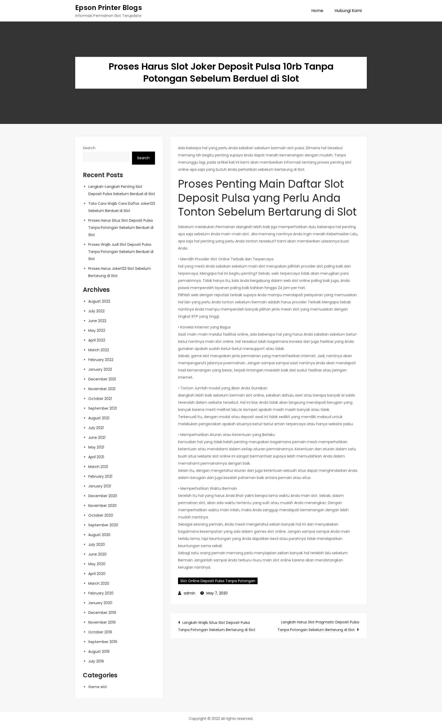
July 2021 (96, 427)
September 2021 (102, 408)
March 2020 (98, 583)
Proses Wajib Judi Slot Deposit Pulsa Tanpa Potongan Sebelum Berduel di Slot (120, 251)
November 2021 (101, 388)
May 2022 (96, 330)
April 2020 (96, 573)
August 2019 (98, 651)
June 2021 (96, 437)
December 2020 (102, 495)
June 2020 (97, 554)
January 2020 (100, 602)
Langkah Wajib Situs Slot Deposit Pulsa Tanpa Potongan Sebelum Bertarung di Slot (216, 626)
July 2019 (96, 661)
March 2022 (98, 350)
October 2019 (100, 632)
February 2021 (100, 476)
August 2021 (98, 418)
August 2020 (99, 534)
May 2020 (96, 564)
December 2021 (102, 379)
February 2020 (101, 593)
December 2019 (102, 612)
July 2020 (96, 544)
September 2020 (103, 525)
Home (317, 11)
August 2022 (99, 301)
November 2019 (102, 622)
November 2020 (102, 505)
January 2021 (99, 486)
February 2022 (100, 359)
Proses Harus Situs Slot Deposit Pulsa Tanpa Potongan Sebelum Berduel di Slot (120, 227)
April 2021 (96, 457)
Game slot (97, 686)
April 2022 (96, 340)
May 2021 (96, 447)
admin (189, 593)
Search (89, 148)
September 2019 (102, 641)
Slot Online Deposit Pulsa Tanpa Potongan (217, 580)
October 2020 (100, 515)
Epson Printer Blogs (108, 7)
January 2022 (100, 369)
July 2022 (96, 311)
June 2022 (97, 320)
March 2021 (98, 466)
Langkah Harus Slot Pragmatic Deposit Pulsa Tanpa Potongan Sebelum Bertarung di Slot (318, 626)
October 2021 (100, 398)
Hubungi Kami (348, 11)
